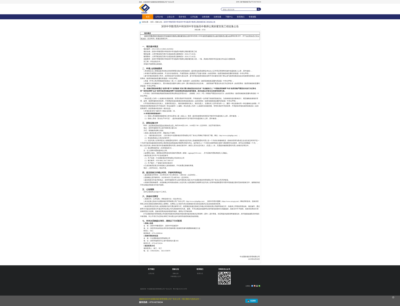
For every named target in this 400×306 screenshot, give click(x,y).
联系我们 (240, 17)
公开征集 (194, 17)
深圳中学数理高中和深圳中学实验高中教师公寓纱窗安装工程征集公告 (189, 22)
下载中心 (229, 17)
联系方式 (200, 273)
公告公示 (170, 17)
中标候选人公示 (176, 276)
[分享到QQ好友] (257, 286)
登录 (237, 2)
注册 (240, 2)
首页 (148, 17)
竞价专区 (182, 17)
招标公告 (158, 22)
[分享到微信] (259, 286)
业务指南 (205, 17)
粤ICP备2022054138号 (180, 289)
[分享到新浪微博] (255, 286)
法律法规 (217, 17)
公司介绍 (159, 17)
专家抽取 (252, 17)
